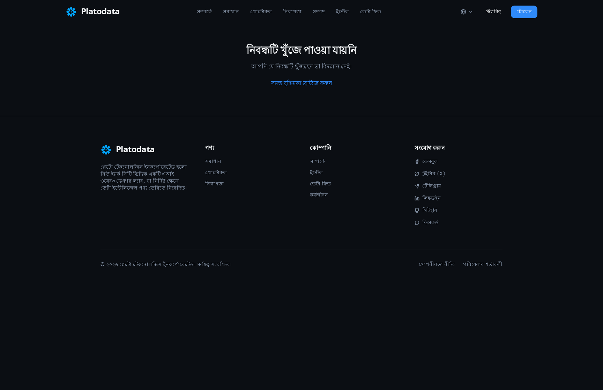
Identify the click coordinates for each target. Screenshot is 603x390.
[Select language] (467, 12)
